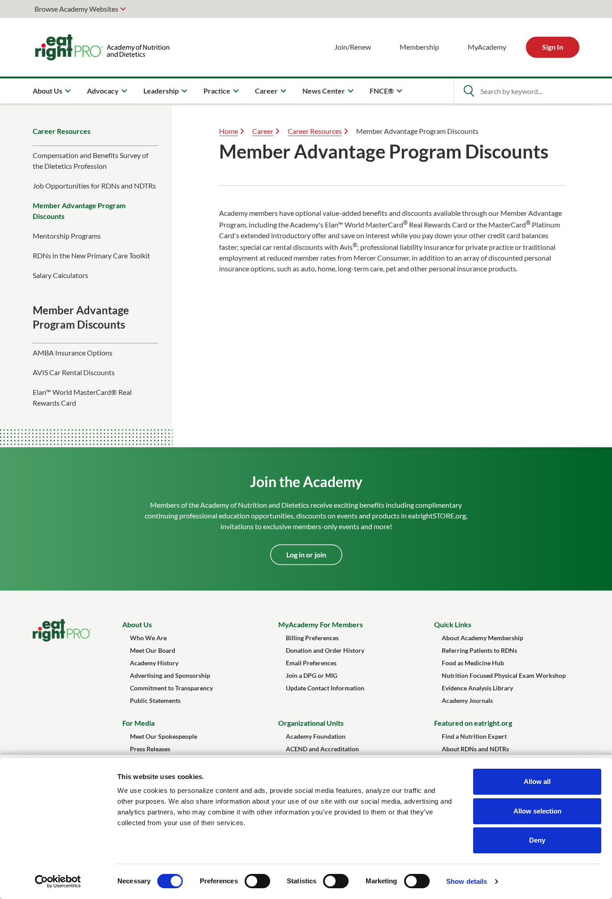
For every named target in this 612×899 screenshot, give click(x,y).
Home (228, 131)
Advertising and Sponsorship (170, 675)
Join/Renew (352, 47)
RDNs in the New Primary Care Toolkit (91, 255)
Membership (419, 47)
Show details (466, 881)
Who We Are (148, 638)
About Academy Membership (482, 638)
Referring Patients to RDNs (479, 650)
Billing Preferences (312, 638)
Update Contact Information (325, 688)
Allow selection (537, 811)
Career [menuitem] (266, 90)
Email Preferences (311, 663)
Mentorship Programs (67, 235)
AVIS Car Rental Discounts (74, 372)
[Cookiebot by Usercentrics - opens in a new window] (58, 881)
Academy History (154, 663)
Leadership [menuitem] (161, 90)
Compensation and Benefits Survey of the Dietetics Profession (90, 160)
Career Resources (62, 131)
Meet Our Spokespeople (163, 736)
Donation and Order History (325, 650)
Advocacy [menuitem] (103, 90)
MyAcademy (487, 47)
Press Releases (150, 749)
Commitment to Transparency (171, 688)
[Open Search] (468, 91)
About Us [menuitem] (47, 90)
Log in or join (306, 554)
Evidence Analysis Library (477, 688)
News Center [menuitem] (323, 90)
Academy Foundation (315, 736)
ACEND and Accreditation (322, 749)
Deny (537, 840)
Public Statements (155, 700)
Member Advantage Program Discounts (79, 210)
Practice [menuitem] (216, 90)
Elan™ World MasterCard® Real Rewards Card (82, 397)
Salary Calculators (60, 275)
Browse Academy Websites (76, 8)
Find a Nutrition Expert (474, 736)
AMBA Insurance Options (72, 352)
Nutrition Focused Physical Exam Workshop (503, 675)
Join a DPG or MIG (311, 675)
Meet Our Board (153, 650)
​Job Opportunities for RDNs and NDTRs (94, 185)
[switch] (257, 881)
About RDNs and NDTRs (475, 749)
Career (262, 131)
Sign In (552, 47)
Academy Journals (467, 700)
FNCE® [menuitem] (382, 90)
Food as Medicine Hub (472, 663)
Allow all (537, 781)
